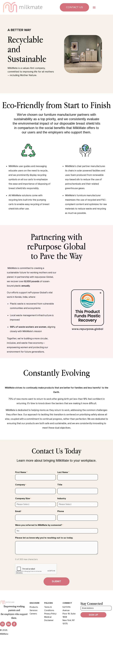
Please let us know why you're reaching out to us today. (44, 537)
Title (59, 484)
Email (18, 511)
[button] (94, 7)
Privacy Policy (50, 613)
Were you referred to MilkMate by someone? (39, 525)
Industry (61, 498)
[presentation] (36, 569)
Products (34, 607)
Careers (33, 613)
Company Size (23, 498)
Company (20, 484)
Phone (60, 511)
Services (33, 610)
